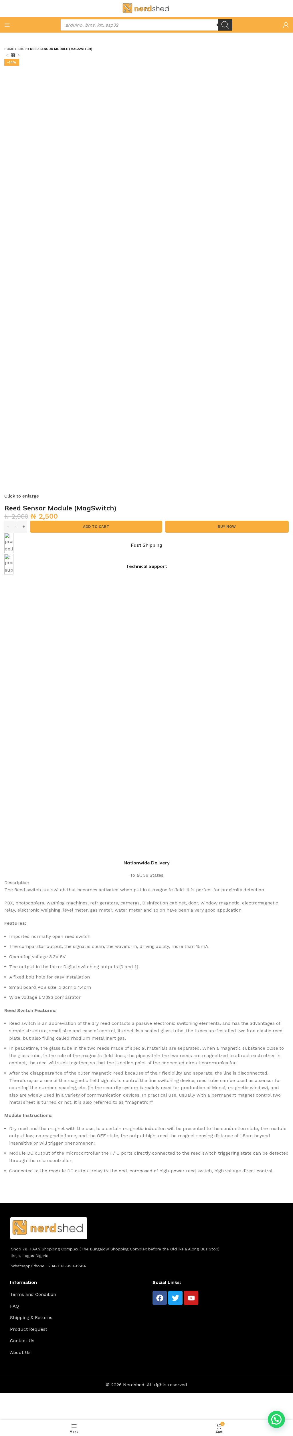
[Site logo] (146, 8)
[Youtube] (191, 1298)
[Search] (225, 25)
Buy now (227, 526)
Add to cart (96, 526)
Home (9, 49)
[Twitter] (175, 1298)
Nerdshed (133, 1384)
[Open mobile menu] (7, 25)
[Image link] (48, 1227)
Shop (22, 49)
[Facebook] (160, 1298)
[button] (276, 1419)
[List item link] (79, 1294)
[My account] (286, 25)
